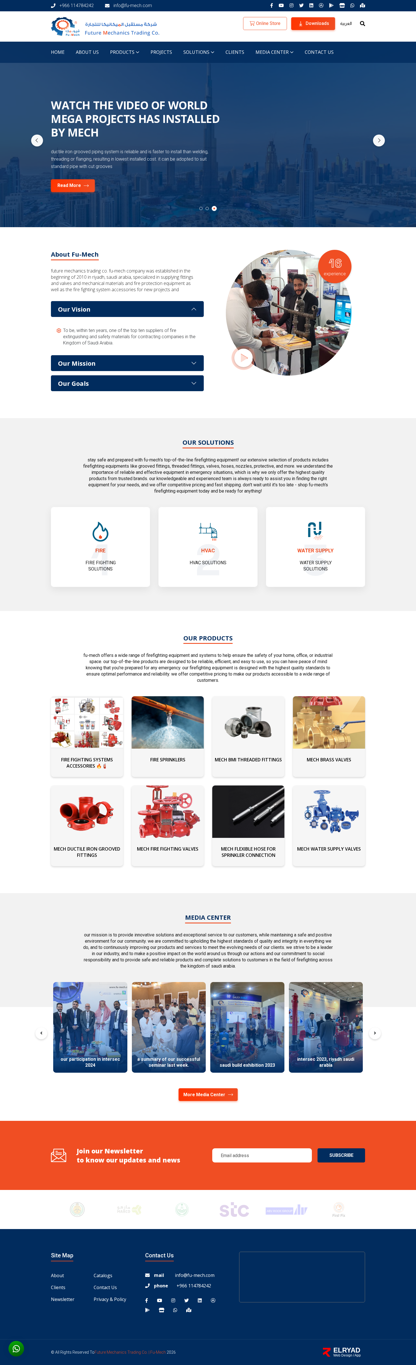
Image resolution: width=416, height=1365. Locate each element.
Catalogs (103, 1275)
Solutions (196, 52)
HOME (58, 52)
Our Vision (74, 309)
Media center (272, 52)
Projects (161, 52)
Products (122, 52)
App (358, 1355)
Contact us (319, 52)
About (57, 1275)
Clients (235, 52)
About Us (87, 52)
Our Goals (73, 383)
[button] (202, 208)
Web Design (342, 1355)
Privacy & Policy (110, 1299)
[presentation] (37, 140)
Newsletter (62, 1299)
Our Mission (77, 363)
